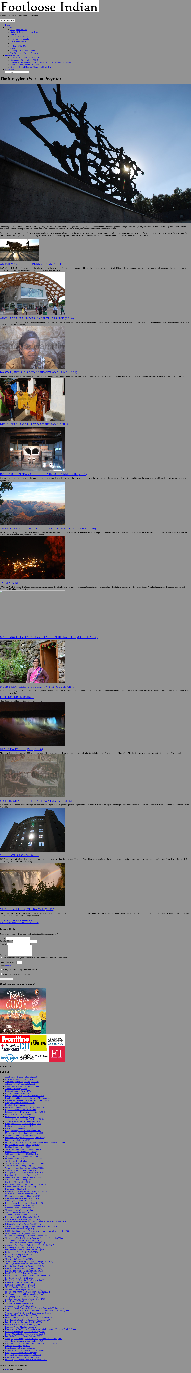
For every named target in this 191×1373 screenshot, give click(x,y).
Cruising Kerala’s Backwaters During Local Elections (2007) (30, 1313)
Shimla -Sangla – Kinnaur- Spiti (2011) (21, 1287)
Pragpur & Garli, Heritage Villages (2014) (22, 1145)
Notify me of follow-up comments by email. (21, 969)
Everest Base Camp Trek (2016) (18, 1254)
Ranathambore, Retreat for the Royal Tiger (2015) (25, 1203)
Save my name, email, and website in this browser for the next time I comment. (35, 958)
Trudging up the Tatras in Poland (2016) (21, 1296)
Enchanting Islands (18, 41)
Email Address (6, 941)
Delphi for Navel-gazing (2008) (18, 1105)
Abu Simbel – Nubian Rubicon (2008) (21, 1077)
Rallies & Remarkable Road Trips (24, 32)
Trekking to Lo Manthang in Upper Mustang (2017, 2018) (29, 1261)
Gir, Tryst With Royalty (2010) (17, 1182)
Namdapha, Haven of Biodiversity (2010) (22, 1198)
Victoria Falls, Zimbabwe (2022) (27, 909)
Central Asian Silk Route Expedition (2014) (23, 1219)
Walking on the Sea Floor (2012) (18, 1212)
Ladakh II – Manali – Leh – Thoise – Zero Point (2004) (28, 1275)
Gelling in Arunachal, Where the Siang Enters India (26, 1350)
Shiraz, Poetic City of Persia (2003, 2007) (22, 1156)
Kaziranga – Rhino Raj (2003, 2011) (20, 1189)
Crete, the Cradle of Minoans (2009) (25, 65)
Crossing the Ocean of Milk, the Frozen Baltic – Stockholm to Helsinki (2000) (37, 1310)
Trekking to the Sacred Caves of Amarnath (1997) (25, 1264)
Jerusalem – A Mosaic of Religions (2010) (22, 1121)
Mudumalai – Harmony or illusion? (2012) (22, 1194)
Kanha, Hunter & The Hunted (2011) (20, 1187)
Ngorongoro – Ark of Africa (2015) (19, 1201)
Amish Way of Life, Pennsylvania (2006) (33, 263)
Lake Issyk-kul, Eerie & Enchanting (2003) (23, 1355)
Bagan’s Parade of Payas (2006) (18, 1091)
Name (3, 938)
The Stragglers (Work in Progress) (24, 53)
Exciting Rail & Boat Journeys (22, 51)
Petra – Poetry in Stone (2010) (17, 1140)
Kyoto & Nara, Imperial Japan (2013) (20, 1128)
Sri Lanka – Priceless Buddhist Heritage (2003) (24, 1159)
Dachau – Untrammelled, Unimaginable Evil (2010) (43, 474)
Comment (4, 955)
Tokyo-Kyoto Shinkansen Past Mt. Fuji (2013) (24, 1341)
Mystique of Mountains (19, 39)
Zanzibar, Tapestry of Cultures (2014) (20, 1306)
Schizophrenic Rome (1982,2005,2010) (21, 1154)
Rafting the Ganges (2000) (16, 1257)
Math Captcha (6, 962)
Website (3, 944)
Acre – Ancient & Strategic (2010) (19, 1079)
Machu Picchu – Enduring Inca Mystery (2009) (24, 1133)
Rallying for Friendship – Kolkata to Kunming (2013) (27, 1236)
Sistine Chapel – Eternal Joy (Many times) (36, 800)
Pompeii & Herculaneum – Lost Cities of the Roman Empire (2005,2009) (40, 62)
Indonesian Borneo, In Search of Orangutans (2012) (26, 1184)
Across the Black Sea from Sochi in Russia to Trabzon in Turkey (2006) (34, 1308)
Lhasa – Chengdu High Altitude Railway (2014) (25, 1331)
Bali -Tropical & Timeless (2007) (18, 1301)
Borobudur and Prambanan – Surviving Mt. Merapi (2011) (29, 1098)
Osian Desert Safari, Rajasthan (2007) (20, 1233)
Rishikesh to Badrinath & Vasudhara (20, 1285)
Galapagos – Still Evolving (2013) (24, 60)
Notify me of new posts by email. (16, 974)
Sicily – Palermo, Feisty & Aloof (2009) (21, 1135)
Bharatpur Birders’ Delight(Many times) (21, 1175)
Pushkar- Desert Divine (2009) (17, 1147)
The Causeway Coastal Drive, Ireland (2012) (23, 1240)
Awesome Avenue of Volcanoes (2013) (21, 1215)
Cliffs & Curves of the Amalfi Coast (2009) (23, 1224)
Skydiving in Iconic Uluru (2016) (19, 1259)
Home (7, 25)
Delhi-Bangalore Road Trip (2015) (19, 1229)
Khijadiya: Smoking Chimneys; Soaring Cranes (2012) (27, 1191)
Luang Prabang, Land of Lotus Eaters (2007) (23, 1131)
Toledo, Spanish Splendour (16, 1161)
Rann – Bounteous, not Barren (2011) (20, 1205)
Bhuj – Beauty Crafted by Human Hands (34, 424)
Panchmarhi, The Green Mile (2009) (20, 1282)
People (13, 44)
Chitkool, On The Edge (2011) (17, 1345)
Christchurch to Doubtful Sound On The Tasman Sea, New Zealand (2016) (36, 1222)
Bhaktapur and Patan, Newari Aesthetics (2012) (24, 1095)
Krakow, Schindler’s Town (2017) (19, 1126)
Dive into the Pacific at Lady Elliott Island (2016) (25, 1250)
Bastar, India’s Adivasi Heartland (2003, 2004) (38, 372)
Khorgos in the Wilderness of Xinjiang (21, 1352)
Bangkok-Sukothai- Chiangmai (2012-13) (22, 1217)
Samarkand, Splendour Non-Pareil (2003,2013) (24, 1149)
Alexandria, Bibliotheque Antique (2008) (22, 1081)
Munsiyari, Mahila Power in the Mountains (37, 686)
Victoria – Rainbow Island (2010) (19, 1303)
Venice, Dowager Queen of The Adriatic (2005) (24, 1163)
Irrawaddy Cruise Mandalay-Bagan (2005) (22, 1327)
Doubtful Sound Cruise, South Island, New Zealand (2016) (29, 1317)
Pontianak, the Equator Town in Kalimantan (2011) (26, 1359)
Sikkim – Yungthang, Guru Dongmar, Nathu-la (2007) (27, 1292)
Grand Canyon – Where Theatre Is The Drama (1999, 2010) (48, 528)
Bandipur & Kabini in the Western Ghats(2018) (19, 922)
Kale (7, 1370)
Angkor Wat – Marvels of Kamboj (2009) (22, 1086)
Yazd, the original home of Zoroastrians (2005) (24, 1168)
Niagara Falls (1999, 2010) (21, 749)
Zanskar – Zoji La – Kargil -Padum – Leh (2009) (25, 1299)
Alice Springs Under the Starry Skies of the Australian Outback (31, 1343)
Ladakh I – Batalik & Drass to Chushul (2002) (24, 1273)
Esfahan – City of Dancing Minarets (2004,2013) (30, 67)
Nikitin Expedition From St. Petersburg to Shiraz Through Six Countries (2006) (37, 1231)
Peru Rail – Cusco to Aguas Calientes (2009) (23, 1336)
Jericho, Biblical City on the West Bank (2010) (24, 1119)
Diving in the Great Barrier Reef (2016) (21, 1252)
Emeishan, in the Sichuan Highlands (20, 1348)
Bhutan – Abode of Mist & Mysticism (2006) (23, 1268)
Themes (8, 27)
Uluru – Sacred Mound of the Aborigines (22, 1357)
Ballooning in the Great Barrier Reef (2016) (23, 1247)
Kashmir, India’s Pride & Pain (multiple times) (24, 1271)
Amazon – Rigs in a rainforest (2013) (20, 1170)
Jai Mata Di (9, 582)
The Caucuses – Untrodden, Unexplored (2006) (24, 1294)
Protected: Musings (17, 697)
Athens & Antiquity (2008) (16, 1088)
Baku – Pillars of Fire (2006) (17, 1093)
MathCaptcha (8, 965)
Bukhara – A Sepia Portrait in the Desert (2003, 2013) (27, 1100)
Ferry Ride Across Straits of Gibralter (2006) (23, 1322)
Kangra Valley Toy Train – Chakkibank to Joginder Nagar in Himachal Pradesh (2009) (40, 1329)
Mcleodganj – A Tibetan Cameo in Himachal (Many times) (49, 637)
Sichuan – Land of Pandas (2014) (19, 1210)
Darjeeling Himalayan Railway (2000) (21, 1315)
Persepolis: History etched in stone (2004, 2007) (25, 1138)
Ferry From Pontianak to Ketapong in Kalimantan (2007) (28, 1320)
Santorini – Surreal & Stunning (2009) (21, 1152)
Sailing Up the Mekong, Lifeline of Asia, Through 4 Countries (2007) (33, 1338)
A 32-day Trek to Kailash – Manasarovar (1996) (25, 1243)
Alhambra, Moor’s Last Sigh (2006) (20, 1084)
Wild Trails (14, 34)
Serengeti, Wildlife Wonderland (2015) (26, 58)
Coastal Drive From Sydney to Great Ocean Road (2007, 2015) (31, 1226)
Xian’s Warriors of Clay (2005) (18, 1166)
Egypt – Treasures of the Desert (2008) (21, 1109)
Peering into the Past (18, 30)
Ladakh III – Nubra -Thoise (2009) (19, 1278)
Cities (12, 48)
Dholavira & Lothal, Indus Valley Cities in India (25, 1107)
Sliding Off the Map (18, 46)
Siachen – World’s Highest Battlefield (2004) (23, 1289)
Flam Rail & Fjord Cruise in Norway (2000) (23, 1324)
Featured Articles (12, 55)
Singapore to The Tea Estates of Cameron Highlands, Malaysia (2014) (34, 1238)
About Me (9, 69)
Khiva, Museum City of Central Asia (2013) (23, 1124)
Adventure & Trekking (19, 37)
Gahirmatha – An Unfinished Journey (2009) (23, 1177)
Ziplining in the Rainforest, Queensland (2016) (24, 1266)
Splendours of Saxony (19, 855)
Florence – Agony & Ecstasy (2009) (20, 1114)
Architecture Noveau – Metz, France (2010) (37, 318)
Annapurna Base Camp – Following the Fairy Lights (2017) (29, 1245)
